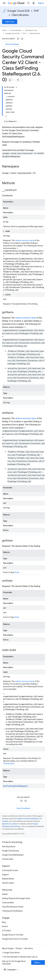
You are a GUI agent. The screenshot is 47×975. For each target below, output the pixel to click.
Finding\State (8, 763)
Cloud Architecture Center (13, 907)
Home (4, 30)
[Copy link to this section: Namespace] (21, 166)
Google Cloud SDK (18, 11)
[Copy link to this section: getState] (15, 540)
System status (8, 883)
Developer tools (31, 30)
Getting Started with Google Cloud (16, 898)
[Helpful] (18, 39)
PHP (36, 11)
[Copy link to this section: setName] (16, 413)
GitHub (5, 894)
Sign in (41, 3)
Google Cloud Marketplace (13, 855)
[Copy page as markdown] (18, 80)
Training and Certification (12, 911)
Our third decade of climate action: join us (20, 957)
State (17, 572)
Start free (9, 21)
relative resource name (24, 240)
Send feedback (12, 44)
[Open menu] (4, 3)
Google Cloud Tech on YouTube (15, 939)
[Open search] (28, 3)
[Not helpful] (22, 39)
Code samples (8, 903)
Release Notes (8, 879)
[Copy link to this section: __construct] (19, 190)
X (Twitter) (6, 931)
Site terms (28, 948)
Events (5, 926)
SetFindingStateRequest (15, 786)
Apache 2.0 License (9, 824)
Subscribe (38, 962)
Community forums (10, 870)
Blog (4, 922)
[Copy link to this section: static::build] (18, 650)
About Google (7, 948)
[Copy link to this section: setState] (15, 580)
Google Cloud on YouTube (12, 935)
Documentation (16, 30)
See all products (8, 846)
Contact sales (7, 859)
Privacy (19, 948)
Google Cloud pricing (10, 851)
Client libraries (20, 15)
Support (5, 874)
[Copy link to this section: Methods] (18, 183)
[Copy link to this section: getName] (16, 312)
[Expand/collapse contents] (16, 87)
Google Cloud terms (12, 953)
